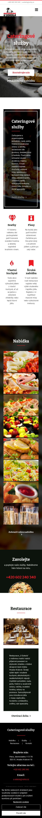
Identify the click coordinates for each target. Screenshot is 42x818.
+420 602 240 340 (14, 2)
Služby (24, 741)
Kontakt (29, 743)
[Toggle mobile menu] (36, 9)
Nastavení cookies (21, 802)
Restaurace (14, 743)
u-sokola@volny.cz (28, 2)
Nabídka (12, 741)
